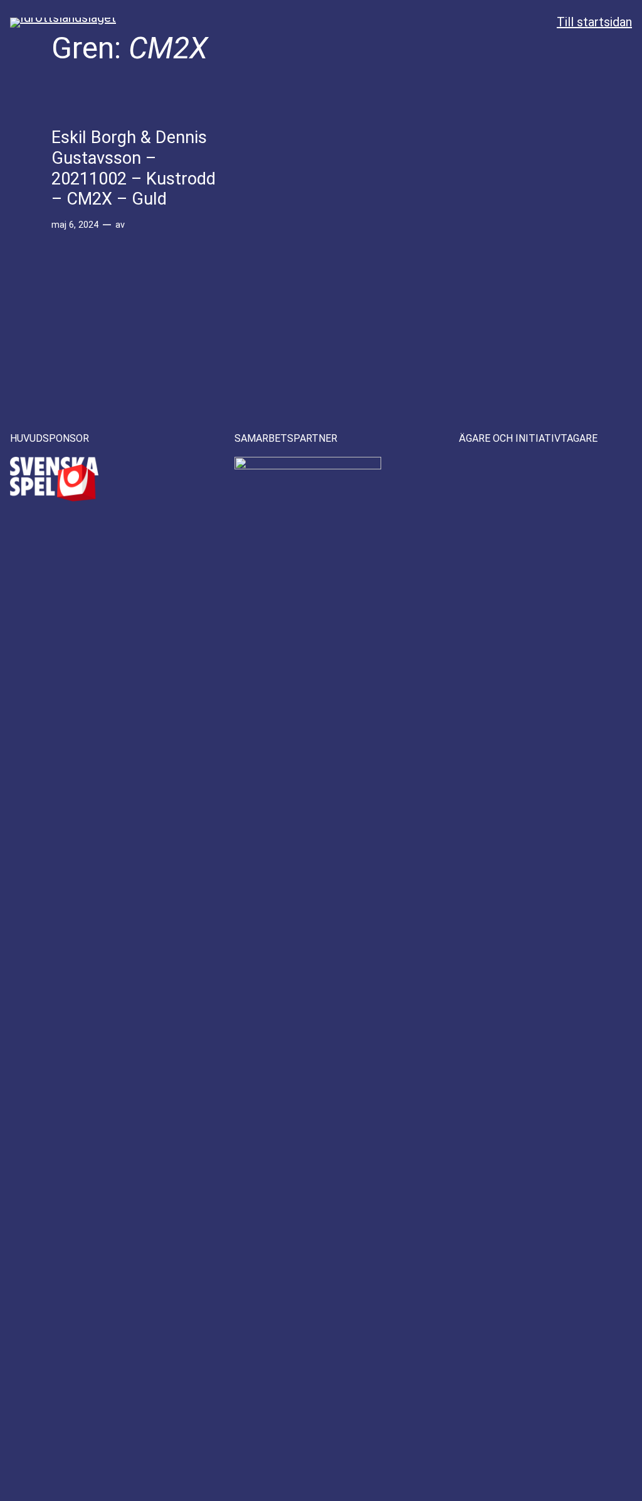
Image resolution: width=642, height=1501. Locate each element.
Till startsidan (594, 21)
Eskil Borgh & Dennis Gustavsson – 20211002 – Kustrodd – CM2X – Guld (133, 168)
